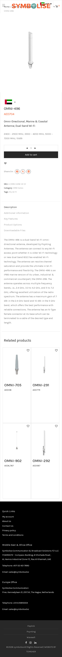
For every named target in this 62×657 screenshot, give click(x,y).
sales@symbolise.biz (19, 572)
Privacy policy (9, 530)
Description (10, 207)
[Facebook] (26, 642)
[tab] (31, 207)
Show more (8, 390)
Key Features (11, 218)
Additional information (16, 213)
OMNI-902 (13, 460)
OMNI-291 (41, 385)
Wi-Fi (14, 192)
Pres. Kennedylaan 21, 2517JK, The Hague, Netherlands (28, 592)
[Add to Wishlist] (5, 163)
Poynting (31, 631)
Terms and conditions (12, 535)
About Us (6, 521)
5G (10, 192)
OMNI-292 (41, 460)
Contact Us (7, 526)
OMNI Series (18, 188)
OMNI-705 (12, 385)
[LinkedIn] (35, 642)
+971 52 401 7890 (21, 565)
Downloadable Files (14, 230)
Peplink (31, 626)
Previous (4, 52)
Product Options (13, 224)
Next (57, 52)
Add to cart (31, 154)
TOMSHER (31, 651)
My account (8, 516)
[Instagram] (30, 642)
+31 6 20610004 (20, 603)
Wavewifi (31, 637)
